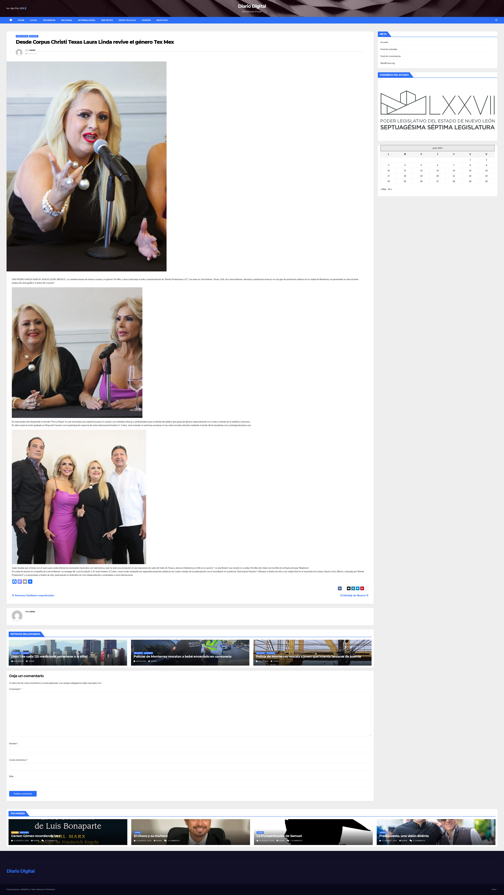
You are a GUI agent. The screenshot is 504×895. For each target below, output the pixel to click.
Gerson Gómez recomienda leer (35, 836)
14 (454, 170)
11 (405, 170)
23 (486, 176)
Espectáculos (127, 20)
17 (388, 176)
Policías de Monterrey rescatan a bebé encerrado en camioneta (182, 656)
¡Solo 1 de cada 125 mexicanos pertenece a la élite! (49, 656)
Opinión (146, 20)
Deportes (107, 20)
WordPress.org (387, 63)
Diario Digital (252, 6)
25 (405, 181)
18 (405, 176)
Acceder (384, 42)
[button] (496, 20)
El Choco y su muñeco (151, 836)
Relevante (34, 36)
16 (486, 170)
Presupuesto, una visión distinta (404, 836)
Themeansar (50, 889)
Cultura (15, 832)
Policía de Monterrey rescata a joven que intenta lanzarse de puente (308, 656)
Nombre (13, 743)
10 (388, 170)
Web (11, 776)
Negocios (162, 20)
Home (21, 20)
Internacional (87, 20)
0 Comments (51, 841)
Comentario (15, 689)
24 (388, 181)
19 (421, 176)
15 (470, 170)
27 (437, 181)
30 (486, 181)
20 (437, 176)
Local (33, 20)
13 (437, 170)
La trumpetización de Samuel (279, 836)
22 (470, 176)
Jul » (390, 189)
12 (421, 170)
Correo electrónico (18, 760)
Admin (32, 50)
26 (421, 181)
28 (454, 181)
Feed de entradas (388, 49)
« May (383, 189)
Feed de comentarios (390, 56)
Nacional (66, 20)
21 (454, 176)
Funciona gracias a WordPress (18, 889)
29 (470, 181)
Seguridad (49, 20)
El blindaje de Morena (353, 595)
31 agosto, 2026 (21, 841)
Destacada (24, 832)
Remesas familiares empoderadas (34, 595)
